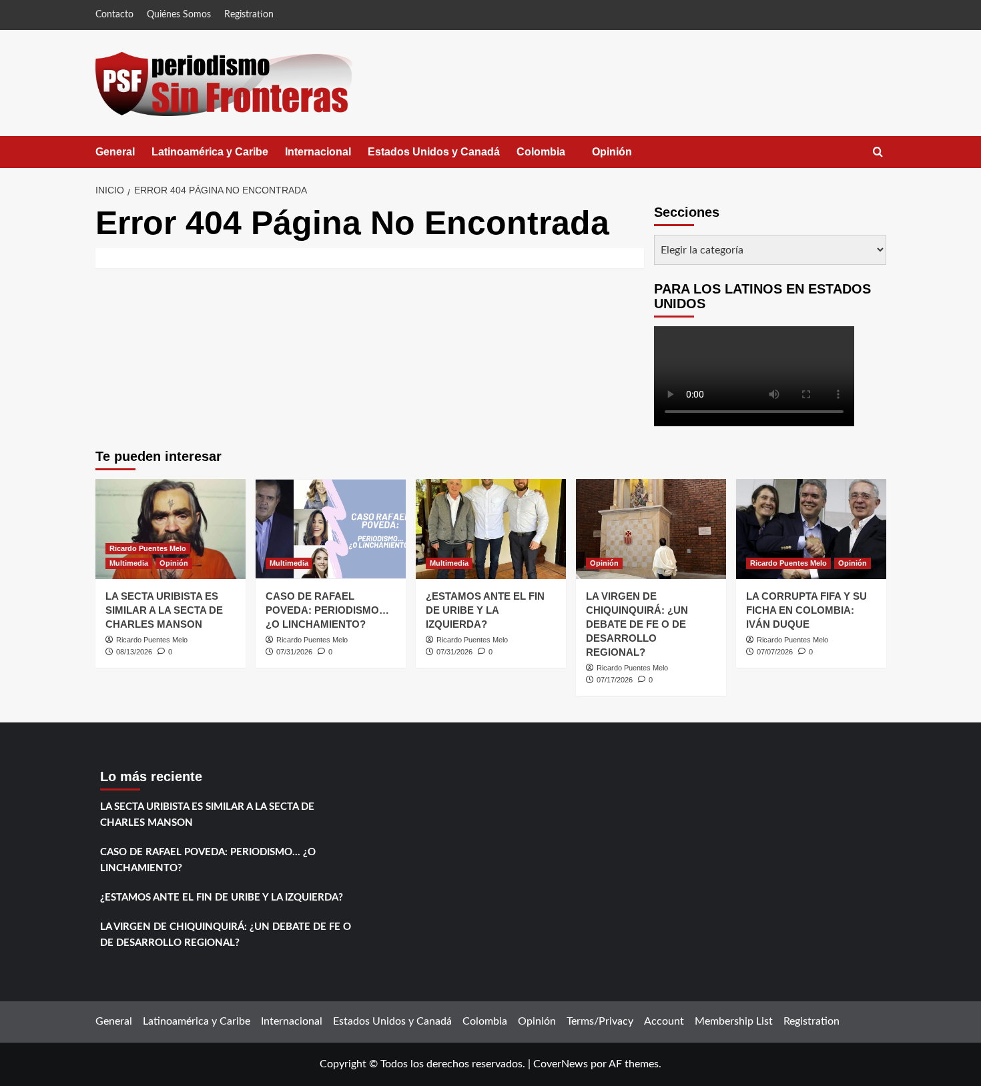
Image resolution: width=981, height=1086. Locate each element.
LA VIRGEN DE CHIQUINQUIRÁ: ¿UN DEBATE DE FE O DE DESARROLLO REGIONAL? (637, 624)
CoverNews (560, 1064)
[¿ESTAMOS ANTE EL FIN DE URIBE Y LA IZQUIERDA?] (491, 529)
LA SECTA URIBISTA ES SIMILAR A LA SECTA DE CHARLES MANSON (164, 610)
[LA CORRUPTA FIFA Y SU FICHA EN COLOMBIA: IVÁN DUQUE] (811, 529)
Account (664, 1021)
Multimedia (128, 563)
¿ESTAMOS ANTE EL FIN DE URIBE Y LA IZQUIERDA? (485, 610)
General (115, 151)
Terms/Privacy (600, 1021)
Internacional (318, 151)
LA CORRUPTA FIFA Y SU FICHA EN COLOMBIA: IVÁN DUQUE (806, 610)
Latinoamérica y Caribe (209, 151)
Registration (249, 14)
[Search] (878, 152)
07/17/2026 (615, 680)
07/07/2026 (775, 652)
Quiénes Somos (179, 14)
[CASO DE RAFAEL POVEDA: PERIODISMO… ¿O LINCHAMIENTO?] (331, 529)
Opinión (625, 157)
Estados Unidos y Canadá (434, 151)
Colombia (554, 157)
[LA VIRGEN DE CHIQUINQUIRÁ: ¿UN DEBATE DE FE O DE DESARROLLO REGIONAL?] (651, 529)
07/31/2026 (294, 652)
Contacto (114, 14)
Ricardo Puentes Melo (147, 548)
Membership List (734, 1021)
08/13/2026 (134, 652)
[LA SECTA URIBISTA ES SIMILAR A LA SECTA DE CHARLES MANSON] (170, 529)
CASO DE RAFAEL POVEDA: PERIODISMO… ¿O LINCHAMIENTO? (327, 610)
